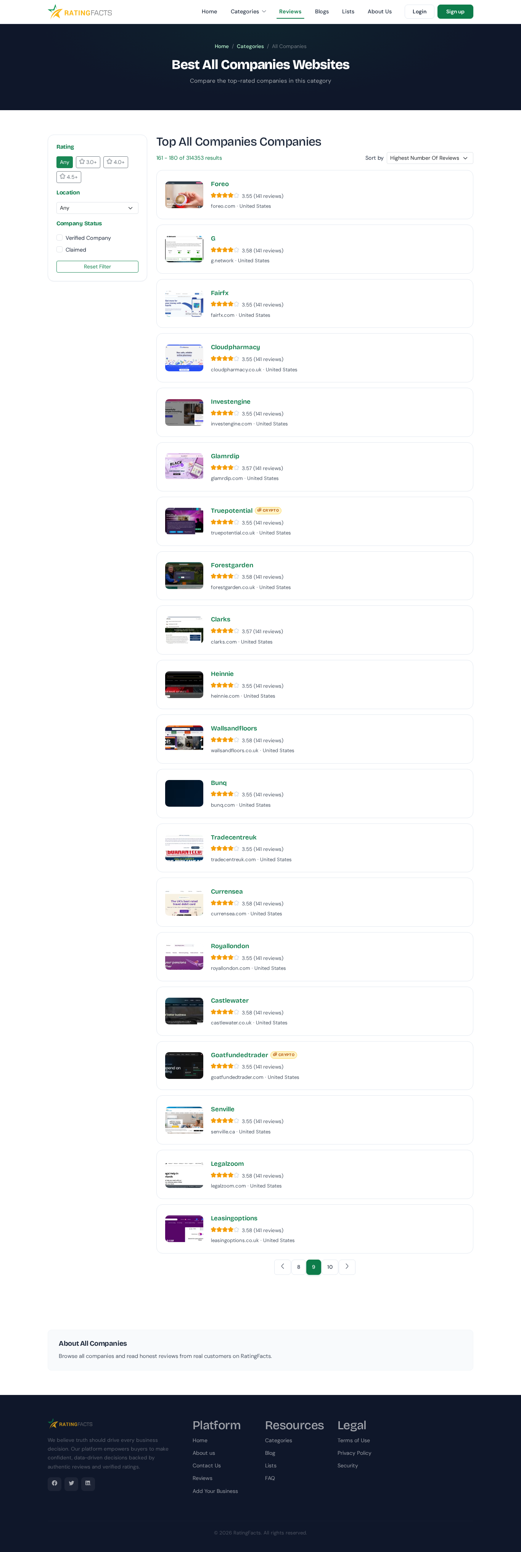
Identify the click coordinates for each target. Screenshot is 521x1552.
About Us (380, 11)
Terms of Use (354, 1440)
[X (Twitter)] (71, 1484)
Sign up (455, 11)
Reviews (290, 11)
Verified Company (88, 237)
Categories (245, 11)
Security (348, 1465)
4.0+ (118, 162)
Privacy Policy (354, 1452)
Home (209, 11)
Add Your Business (215, 1491)
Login (419, 11)
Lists (348, 11)
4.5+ (71, 176)
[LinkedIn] (88, 1484)
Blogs (322, 11)
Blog (270, 1452)
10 (330, 1267)
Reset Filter (97, 266)
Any (64, 162)
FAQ (270, 1478)
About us (204, 1452)
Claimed (76, 249)
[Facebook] (54, 1484)
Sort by (374, 157)
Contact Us (207, 1465)
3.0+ (91, 162)
